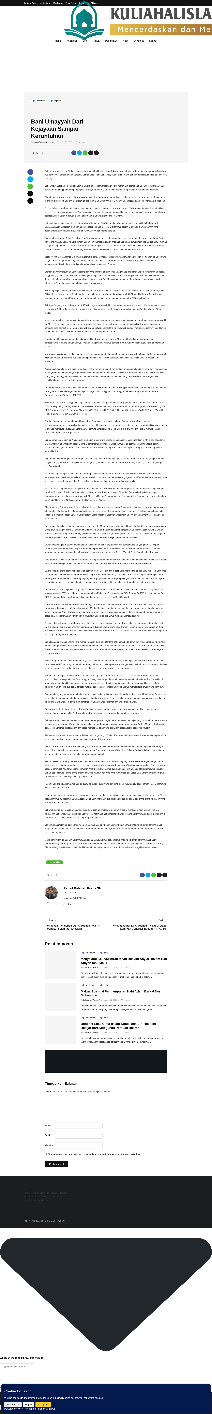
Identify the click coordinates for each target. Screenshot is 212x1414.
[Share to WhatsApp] (85, 152)
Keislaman (72, 41)
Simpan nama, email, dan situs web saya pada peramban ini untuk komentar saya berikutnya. (94, 1154)
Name (48, 1125)
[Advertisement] (106, 70)
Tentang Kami (30, 3)
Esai (85, 41)
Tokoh (125, 41)
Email (48, 1135)
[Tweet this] (79, 152)
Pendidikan (111, 41)
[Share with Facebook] (73, 152)
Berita (58, 41)
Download (139, 41)
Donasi (153, 41)
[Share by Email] (96, 152)
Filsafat (96, 41)
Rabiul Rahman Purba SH (43, 142)
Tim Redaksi (44, 3)
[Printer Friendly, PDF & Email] (54, 862)
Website (49, 1145)
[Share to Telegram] (90, 152)
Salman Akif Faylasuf (91, 968)
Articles (69, 904)
